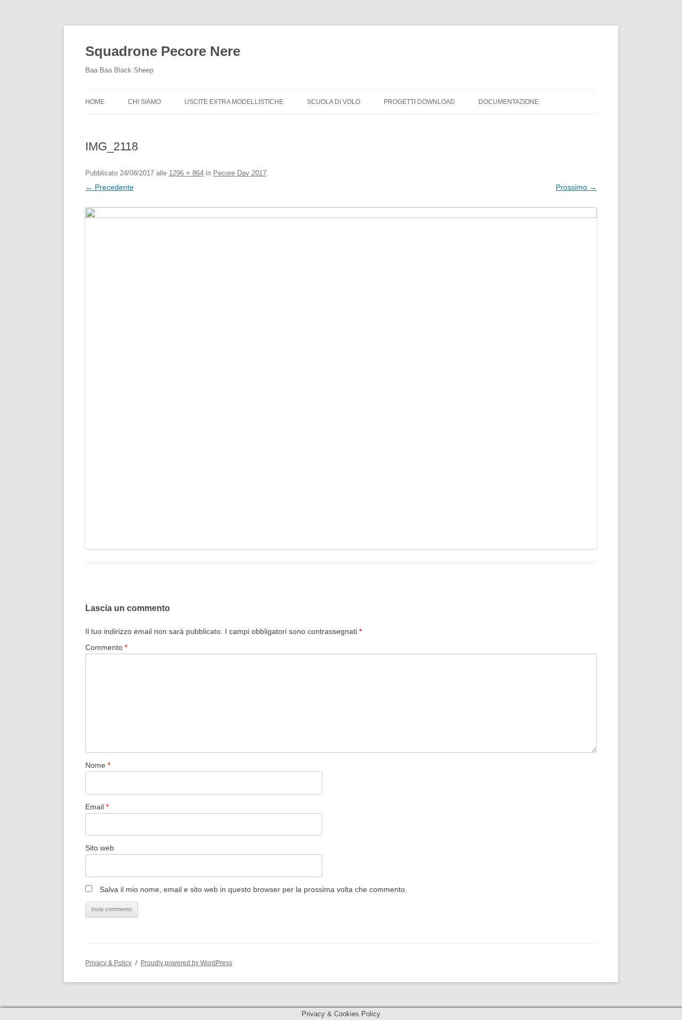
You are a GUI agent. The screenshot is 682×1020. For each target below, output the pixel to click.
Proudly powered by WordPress (186, 963)
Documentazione (508, 102)
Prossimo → (576, 187)
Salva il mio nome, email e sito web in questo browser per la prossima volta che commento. (253, 889)
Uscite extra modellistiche (233, 102)
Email (97, 806)
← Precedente (109, 187)
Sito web (99, 848)
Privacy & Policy (108, 963)
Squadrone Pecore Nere (162, 51)
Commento (106, 647)
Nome (97, 765)
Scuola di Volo (333, 102)
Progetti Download (419, 102)
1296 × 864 (186, 173)
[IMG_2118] (341, 378)
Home (94, 102)
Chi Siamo (144, 102)
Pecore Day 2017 (239, 173)
